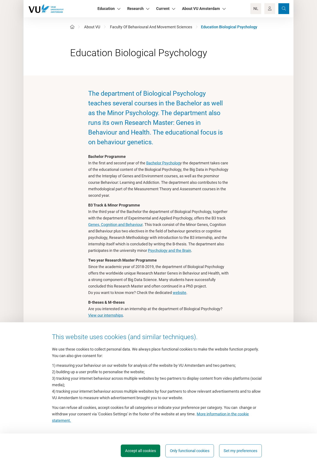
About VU (92, 27)
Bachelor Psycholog (163, 163)
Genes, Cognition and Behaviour (115, 224)
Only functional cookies (189, 450)
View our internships (105, 315)
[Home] (72, 27)
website (179, 292)
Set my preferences (240, 450)
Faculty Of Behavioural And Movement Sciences (151, 27)
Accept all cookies (140, 450)
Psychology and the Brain (169, 250)
